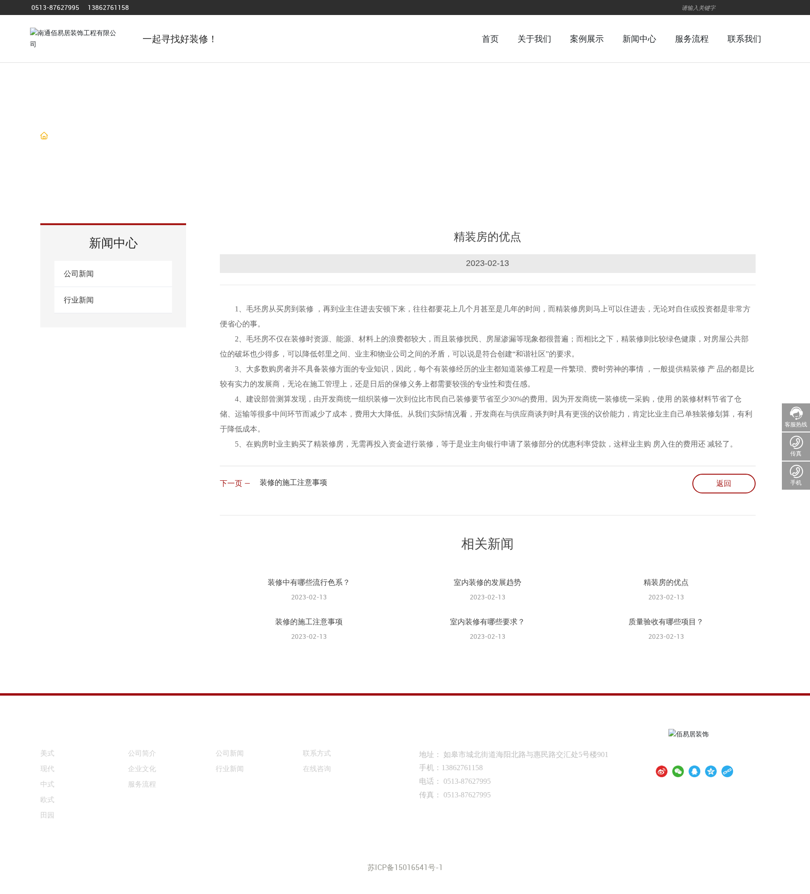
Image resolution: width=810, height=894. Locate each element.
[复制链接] (727, 771)
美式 (47, 753)
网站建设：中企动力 (476, 855)
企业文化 (142, 768)
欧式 (47, 799)
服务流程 (142, 783)
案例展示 (59, 734)
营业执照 (570, 855)
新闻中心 (234, 734)
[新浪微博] (662, 771)
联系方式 (317, 753)
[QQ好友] (694, 771)
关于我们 (146, 734)
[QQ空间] (711, 771)
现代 (47, 768)
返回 (723, 483)
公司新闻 (79, 273)
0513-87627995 (55, 7)
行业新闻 (129, 136)
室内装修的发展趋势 (487, 582)
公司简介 (142, 753)
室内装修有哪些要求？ (487, 621)
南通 (519, 855)
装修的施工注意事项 (293, 482)
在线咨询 (317, 768)
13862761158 (108, 7)
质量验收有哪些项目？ (666, 621)
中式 (47, 783)
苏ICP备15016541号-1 (405, 867)
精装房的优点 (666, 582)
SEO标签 (541, 855)
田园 (47, 814)
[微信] (678, 771)
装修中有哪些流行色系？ (309, 582)
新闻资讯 (89, 136)
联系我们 (321, 734)
